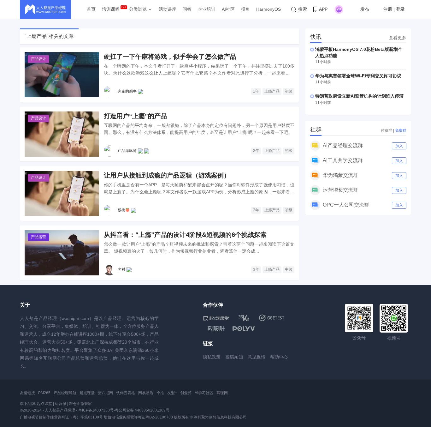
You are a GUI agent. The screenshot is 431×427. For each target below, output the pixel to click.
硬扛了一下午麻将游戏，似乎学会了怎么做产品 (170, 56)
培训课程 (111, 9)
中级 (288, 269)
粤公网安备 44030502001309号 (142, 410)
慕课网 (222, 393)
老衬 (121, 269)
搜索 (302, 9)
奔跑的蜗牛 (127, 91)
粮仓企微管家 (80, 403)
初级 (288, 91)
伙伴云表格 (125, 393)
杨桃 (121, 210)
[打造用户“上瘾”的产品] (62, 134)
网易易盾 (145, 393)
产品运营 (38, 237)
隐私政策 (212, 356)
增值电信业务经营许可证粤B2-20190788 (138, 417)
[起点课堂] (216, 318)
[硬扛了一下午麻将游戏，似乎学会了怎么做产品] (62, 74)
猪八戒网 (105, 393)
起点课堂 (87, 393)
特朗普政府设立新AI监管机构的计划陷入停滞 (359, 96)
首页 (91, 9)
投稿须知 (234, 356)
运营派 (60, 403)
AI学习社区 (204, 393)
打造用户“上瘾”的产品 (135, 115)
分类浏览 (138, 9)
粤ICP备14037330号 (96, 410)
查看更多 (397, 37)
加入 (399, 146)
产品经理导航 (65, 393)
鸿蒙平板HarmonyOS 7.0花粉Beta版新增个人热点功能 (358, 52)
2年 (256, 150)
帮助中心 (279, 356)
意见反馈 (256, 356)
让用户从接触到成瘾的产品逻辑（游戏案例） (167, 175)
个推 (160, 393)
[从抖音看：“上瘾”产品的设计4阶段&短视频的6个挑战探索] (62, 252)
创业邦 (186, 393)
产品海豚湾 (127, 150)
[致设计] (216, 329)
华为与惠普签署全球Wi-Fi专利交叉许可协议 (358, 75)
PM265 (44, 393)
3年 (256, 269)
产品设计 (38, 59)
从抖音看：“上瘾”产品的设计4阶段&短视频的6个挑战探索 (185, 234)
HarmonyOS (268, 9)
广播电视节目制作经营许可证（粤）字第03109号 (61, 417)
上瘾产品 (272, 91)
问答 (187, 9)
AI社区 (228, 9)
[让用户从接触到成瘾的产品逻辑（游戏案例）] (62, 193)
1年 (256, 91)
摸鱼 (245, 9)
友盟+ (172, 393)
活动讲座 (167, 9)
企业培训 (207, 9)
